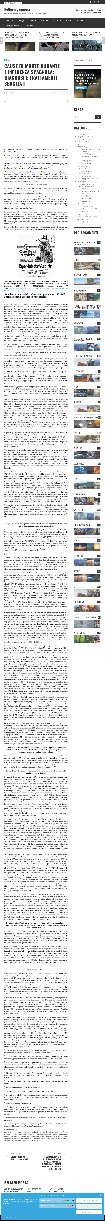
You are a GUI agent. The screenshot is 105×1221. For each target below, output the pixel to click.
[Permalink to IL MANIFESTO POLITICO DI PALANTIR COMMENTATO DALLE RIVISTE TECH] (97, 531)
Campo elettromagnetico (85, 217)
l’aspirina (17, 157)
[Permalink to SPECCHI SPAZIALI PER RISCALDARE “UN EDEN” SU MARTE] (90, 562)
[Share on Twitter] (62, 93)
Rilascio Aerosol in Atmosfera (83, 339)
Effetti (79, 204)
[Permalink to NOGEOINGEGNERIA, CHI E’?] (80, 378)
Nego (89, 1206)
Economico (85, 176)
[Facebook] (90, 2)
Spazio (84, 201)
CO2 (83, 196)
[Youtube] (94, 2)
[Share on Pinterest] (66, 93)
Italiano (11, 3)
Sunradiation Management (90, 191)
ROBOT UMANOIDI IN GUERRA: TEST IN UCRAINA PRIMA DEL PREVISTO (85, 33)
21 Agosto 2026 (75, 37)
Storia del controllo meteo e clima (84, 243)
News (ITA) (81, 139)
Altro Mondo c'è (82, 219)
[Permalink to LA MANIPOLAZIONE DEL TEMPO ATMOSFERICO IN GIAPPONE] (90, 251)
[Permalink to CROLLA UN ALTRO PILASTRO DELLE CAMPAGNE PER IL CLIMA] (97, 485)
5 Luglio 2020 (11, 93)
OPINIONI (80, 134)
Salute (7, 60)
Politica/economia (88, 209)
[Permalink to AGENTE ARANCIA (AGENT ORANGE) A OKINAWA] (80, 439)
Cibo (83, 169)
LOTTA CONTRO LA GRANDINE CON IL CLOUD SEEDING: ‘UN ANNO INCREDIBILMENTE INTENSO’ (51, 34)
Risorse (84, 174)
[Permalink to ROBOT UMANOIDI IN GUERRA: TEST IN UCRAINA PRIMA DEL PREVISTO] (86, 45)
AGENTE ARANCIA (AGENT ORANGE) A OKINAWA (13, 1190)
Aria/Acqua (85, 171)
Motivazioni (81, 166)
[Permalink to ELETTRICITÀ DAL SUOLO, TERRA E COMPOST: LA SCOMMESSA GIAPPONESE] (97, 639)
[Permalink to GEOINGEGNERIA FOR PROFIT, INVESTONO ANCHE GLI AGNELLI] (97, 470)
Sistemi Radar (86, 184)
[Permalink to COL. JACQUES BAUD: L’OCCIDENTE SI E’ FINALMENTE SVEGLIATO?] (90, 378)
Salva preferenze (89, 1212)
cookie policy (17, 1217)
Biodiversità (85, 206)
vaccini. (27, 157)
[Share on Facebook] (59, 93)
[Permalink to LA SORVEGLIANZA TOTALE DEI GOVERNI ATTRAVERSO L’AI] (90, 531)
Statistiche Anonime (89, 1201)
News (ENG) (81, 142)
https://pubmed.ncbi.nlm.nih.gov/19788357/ (25, 288)
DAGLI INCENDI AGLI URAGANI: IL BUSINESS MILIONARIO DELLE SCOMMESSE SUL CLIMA (16, 34)
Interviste (80, 144)
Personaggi (85, 163)
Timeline (80, 147)
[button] (101, 1195)
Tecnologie (81, 182)
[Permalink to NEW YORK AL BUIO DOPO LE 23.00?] (90, 470)
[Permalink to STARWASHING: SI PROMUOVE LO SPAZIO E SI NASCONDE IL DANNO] (97, 578)
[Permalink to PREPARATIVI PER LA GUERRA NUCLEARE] (80, 547)
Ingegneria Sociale (83, 137)
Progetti (84, 161)
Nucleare (84, 198)
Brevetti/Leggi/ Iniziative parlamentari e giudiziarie (86, 306)
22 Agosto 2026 (9, 40)
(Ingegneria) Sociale (88, 179)
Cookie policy (7, 1217)
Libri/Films (80, 214)
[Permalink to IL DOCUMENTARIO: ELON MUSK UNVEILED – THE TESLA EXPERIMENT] (97, 608)
